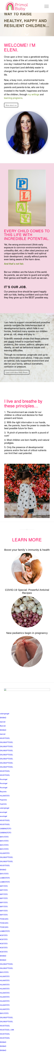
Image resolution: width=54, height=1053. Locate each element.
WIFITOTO (4, 886)
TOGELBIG (4, 919)
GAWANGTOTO (5, 828)
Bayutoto (3, 791)
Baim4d (3, 726)
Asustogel (3, 779)
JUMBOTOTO (5, 878)
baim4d (2, 722)
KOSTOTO (4, 935)
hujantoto (3, 804)
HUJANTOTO (5, 795)
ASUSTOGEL (5, 738)
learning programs (13, 97)
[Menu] (45, 6)
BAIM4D (3, 717)
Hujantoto (3, 800)
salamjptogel (4, 713)
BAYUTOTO (4, 837)
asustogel (3, 812)
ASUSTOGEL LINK (7, 1029)
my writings (33, 94)
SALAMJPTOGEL (6, 742)
